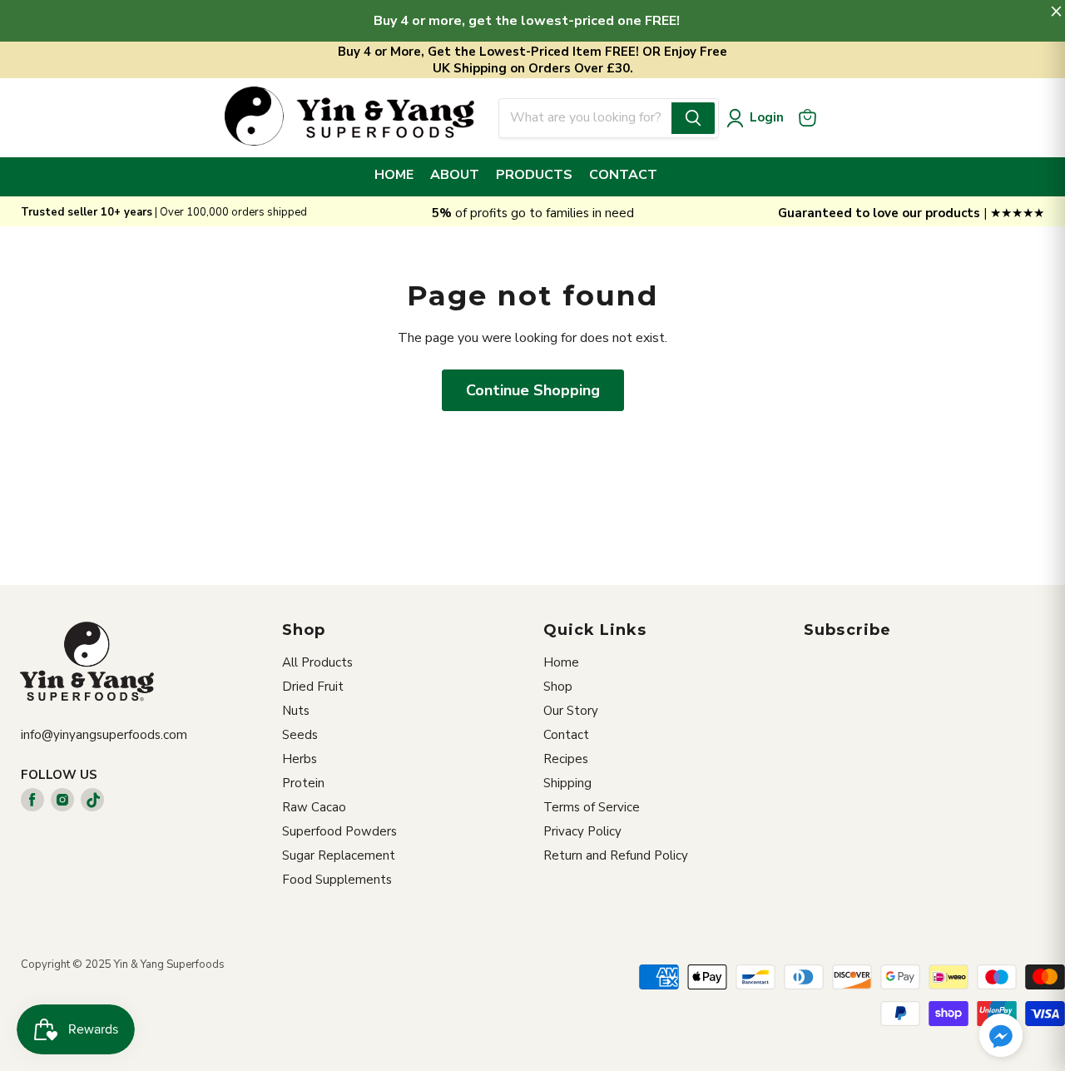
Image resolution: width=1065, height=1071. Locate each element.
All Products (317, 662)
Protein (303, 783)
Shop (557, 686)
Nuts (296, 710)
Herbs (299, 759)
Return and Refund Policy (615, 855)
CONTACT (623, 175)
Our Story (570, 710)
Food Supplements (337, 879)
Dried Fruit (313, 686)
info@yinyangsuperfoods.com (104, 734)
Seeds (300, 734)
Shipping (567, 783)
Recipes (565, 759)
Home (561, 662)
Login (767, 117)
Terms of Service (591, 807)
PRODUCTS (534, 175)
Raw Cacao (314, 807)
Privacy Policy (582, 831)
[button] (1001, 1037)
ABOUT (454, 175)
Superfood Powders (339, 831)
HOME (394, 175)
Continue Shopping (533, 390)
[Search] (693, 118)
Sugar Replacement (338, 855)
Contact (566, 734)
